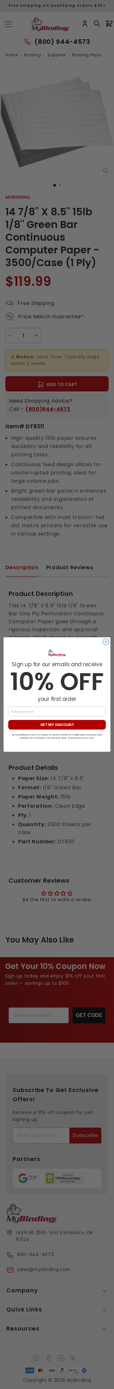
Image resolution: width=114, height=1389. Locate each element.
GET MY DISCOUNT (57, 724)
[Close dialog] (106, 642)
